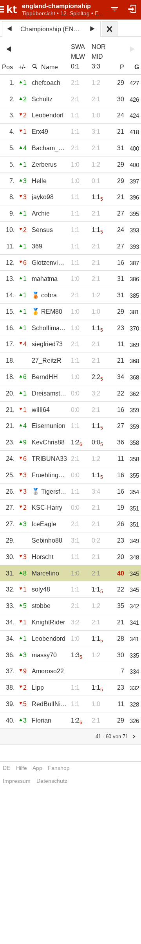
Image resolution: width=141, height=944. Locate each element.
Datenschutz (51, 781)
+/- (21, 67)
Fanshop (59, 768)
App (37, 768)
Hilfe (21, 768)
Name (49, 67)
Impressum (17, 781)
